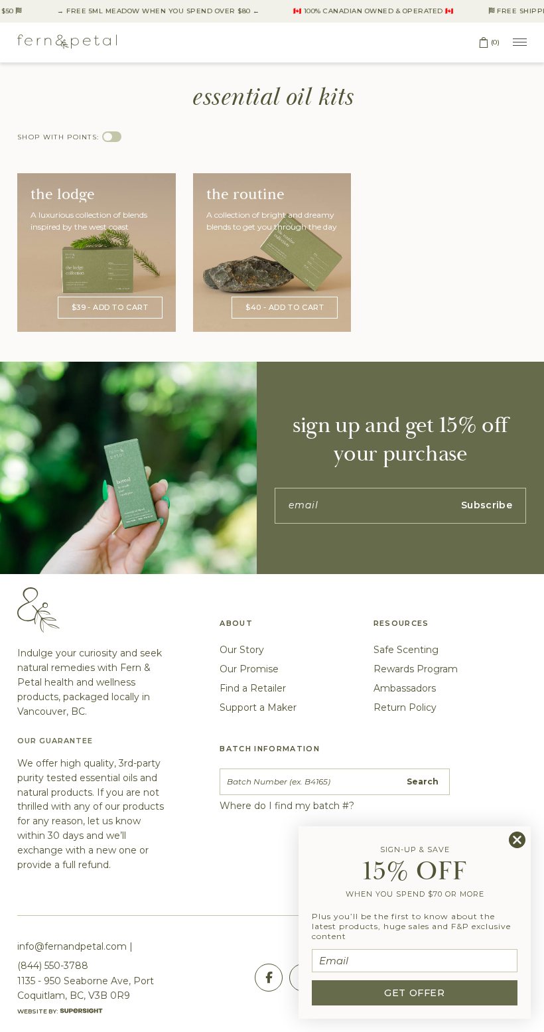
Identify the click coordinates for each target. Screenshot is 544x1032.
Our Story (242, 650)
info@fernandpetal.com (72, 946)
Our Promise (249, 669)
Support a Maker (258, 707)
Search (423, 781)
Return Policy (405, 707)
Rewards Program (416, 669)
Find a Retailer (253, 688)
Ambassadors (405, 688)
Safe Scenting (406, 650)
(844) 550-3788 (52, 966)
